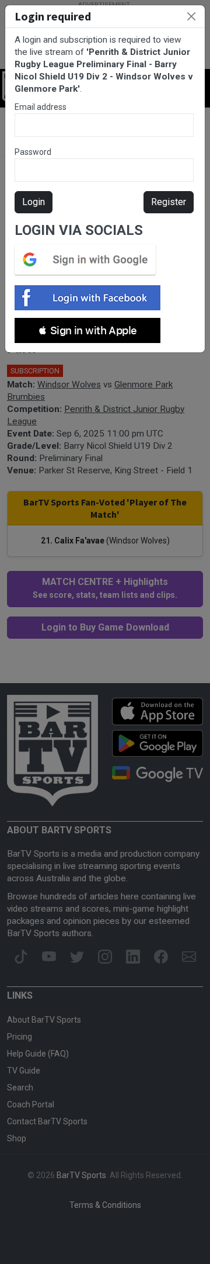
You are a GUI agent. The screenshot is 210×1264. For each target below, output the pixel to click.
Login (33, 201)
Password (33, 152)
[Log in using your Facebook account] (91, 297)
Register (168, 201)
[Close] (191, 16)
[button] (87, 330)
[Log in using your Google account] (89, 259)
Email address (40, 107)
